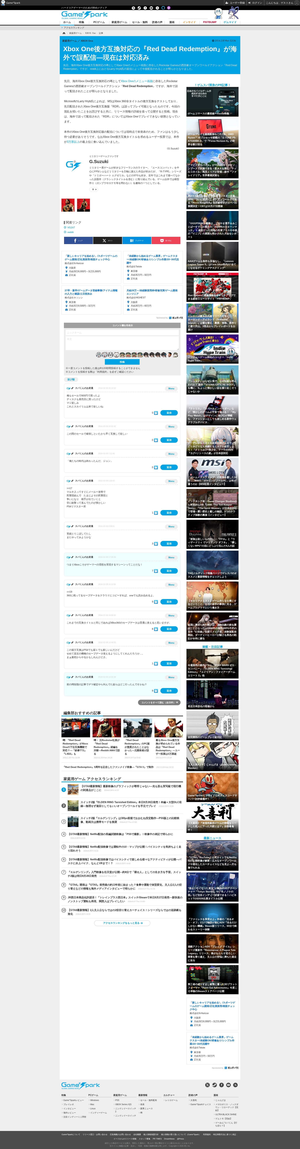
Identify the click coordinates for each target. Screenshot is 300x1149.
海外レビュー (69, 1113)
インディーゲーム (98, 1113)
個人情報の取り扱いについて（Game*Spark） (181, 1134)
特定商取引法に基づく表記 (224, 1134)
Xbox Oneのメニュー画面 (137, 81)
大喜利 (193, 1100)
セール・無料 (140, 22)
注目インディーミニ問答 (74, 1117)
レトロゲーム (171, 1100)
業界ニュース (146, 1108)
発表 (142, 1104)
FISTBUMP (209, 22)
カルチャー (169, 1095)
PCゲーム (99, 22)
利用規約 (207, 1134)
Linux (92, 1108)
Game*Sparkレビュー (73, 1100)
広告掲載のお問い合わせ (120, 1134)
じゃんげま (220, 1100)
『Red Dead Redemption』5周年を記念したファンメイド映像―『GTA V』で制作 (118, 767)
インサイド (189, 22)
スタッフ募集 (144, 1139)
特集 (81, 22)
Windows (94, 1100)
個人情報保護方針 (151, 1134)
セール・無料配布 (148, 1100)
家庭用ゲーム (119, 22)
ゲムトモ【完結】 (223, 1118)
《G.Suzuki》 (173, 148)
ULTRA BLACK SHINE (225, 1114)
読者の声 (157, 22)
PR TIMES (157, 1139)
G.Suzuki (98, 161)
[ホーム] (63, 33)
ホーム (67, 22)
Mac (92, 1104)
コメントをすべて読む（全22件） (158, 702)
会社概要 (137, 1134)
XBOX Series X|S (123, 1104)
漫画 (171, 22)
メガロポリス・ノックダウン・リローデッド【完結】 (226, 1107)
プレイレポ (68, 1104)
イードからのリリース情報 (125, 1139)
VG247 (71, 227)
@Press (180, 1139)
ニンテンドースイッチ (125, 1115)
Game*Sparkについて (71, 1134)
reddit (70, 232)
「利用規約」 (102, 371)
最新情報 (142, 1095)
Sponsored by (162, 318)
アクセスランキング (74, 27)
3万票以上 (73, 141)
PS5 (117, 1100)
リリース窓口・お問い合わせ (95, 1134)
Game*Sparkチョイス (200, 1104)
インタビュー (69, 1108)
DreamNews (169, 1139)
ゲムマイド (230, 22)
